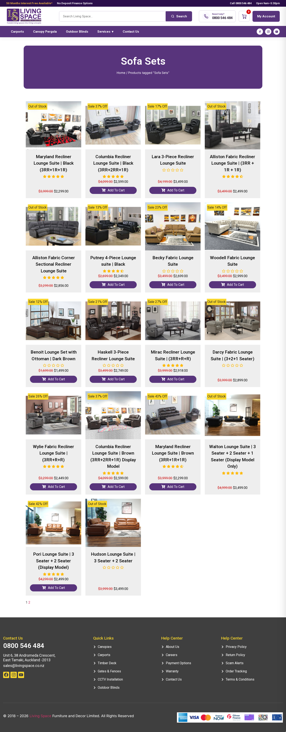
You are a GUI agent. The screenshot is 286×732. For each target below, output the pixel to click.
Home (121, 73)
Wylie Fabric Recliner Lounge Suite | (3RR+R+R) (53, 453)
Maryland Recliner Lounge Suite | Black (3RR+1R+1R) (53, 163)
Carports (17, 31)
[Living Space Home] (29, 16)
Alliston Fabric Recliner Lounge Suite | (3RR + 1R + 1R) (232, 163)
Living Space (40, 716)
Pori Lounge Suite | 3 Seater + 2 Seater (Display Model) (53, 561)
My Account (266, 16)
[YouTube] (276, 31)
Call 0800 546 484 (240, 3)
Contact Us (131, 31)
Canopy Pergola (45, 31)
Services (105, 31)
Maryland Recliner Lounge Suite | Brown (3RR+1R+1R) (173, 453)
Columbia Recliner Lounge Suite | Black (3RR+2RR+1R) (113, 163)
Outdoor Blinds (77, 31)
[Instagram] (268, 31)
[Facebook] (260, 31)
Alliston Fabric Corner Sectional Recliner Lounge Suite (53, 264)
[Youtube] (21, 675)
